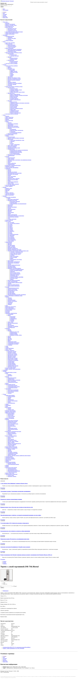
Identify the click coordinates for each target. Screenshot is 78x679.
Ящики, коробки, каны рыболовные (12, 369)
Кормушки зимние (12, 247)
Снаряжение (8, 168)
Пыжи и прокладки (12, 163)
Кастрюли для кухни (12, 28)
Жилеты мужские (14, 104)
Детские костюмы (14, 88)
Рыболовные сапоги (12, 51)
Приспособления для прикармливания (18, 203)
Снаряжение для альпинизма (11, 447)
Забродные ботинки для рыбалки (15, 49)
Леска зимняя (10, 260)
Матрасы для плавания (10, 24)
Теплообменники (11, 402)
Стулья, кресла (11, 417)
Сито (9, 217)
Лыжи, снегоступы (9, 117)
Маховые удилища (11, 357)
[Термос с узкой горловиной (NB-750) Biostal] (6, 580)
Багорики (10, 243)
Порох (9, 162)
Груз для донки (11, 222)
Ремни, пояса (13, 109)
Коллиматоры (13, 129)
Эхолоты (9, 393)
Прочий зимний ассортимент (14, 280)
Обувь (4, 41)
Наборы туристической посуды (14, 443)
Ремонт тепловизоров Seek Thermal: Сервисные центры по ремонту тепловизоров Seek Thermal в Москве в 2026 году (26, 554)
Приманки (7, 328)
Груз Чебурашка (11, 235)
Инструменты (8, 407)
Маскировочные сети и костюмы (15, 173)
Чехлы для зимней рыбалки (13, 284)
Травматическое (11, 155)
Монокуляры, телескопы (13, 125)
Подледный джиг (13, 275)
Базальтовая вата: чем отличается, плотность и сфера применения (15, 531)
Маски (11, 73)
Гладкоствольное (11, 136)
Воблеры (10, 330)
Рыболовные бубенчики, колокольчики (16, 215)
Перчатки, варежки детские (16, 89)
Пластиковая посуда (9, 26)
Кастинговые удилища (12, 354)
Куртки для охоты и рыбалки (14, 79)
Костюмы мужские (14, 105)
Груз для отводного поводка (14, 223)
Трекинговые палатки (12, 428)
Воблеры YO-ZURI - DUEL (16, 335)
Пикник (4, 187)
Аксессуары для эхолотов (13, 389)
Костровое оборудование (10, 411)
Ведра (9, 198)
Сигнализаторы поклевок (13, 216)
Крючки (7, 296)
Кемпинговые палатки (12, 421)
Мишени (7, 119)
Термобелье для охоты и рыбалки (15, 83)
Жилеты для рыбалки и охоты (14, 77)
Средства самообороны (10, 185)
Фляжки (7, 465)
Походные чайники (12, 444)
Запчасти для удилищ (12, 353)
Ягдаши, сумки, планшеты (13, 184)
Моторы (7, 376)
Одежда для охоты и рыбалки (11, 65)
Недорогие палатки (12, 422)
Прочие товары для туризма (11, 446)
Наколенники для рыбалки (13, 262)
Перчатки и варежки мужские (16, 108)
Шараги (12, 279)
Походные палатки (12, 425)
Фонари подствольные (12, 133)
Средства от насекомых (10, 458)
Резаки (9, 401)
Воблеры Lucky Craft (14, 331)
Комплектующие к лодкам (10, 372)
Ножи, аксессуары (9, 120)
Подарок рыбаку (8, 309)
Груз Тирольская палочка (13, 234)
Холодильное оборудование (11, 467)
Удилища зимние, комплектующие (15, 282)
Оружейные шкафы (9, 134)
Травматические (11, 164)
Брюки (9, 66)
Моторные (10, 375)
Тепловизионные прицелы (15, 132)
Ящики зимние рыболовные (14, 285)
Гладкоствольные (11, 157)
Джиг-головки (11, 240)
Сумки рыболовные (9, 348)
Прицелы (10, 128)
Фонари (7, 466)
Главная (4, 12)
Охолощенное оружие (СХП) (14, 147)
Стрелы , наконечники (15, 144)
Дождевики (10, 76)
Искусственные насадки (15, 273)
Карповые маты (13, 202)
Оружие (7, 135)
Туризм (4, 394)
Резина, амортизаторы (12, 214)
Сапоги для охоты (11, 47)
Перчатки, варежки (12, 82)
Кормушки (10, 205)
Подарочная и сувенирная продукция (13, 431)
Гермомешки (8, 405)
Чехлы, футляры (13, 257)
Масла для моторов (12, 381)
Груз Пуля (10, 232)
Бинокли (9, 122)
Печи (6, 191)
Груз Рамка (10, 233)
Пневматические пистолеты (16, 152)
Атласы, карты (11, 475)
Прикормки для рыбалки (13, 326)
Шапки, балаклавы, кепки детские (17, 92)
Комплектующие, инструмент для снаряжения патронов (19, 159)
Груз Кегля (10, 226)
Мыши (9, 340)
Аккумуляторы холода (12, 469)
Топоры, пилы (11, 409)
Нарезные (10, 161)
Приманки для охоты (9, 166)
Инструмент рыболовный (13, 199)
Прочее (9, 213)
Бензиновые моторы (12, 377)
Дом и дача (5, 21)
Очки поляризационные (10, 308)
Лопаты (9, 408)
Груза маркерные (11, 238)
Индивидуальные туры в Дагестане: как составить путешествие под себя (16, 507)
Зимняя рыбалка (8, 242)
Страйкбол (5, 370)
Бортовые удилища (12, 352)
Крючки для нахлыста (12, 301)
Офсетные (10, 303)
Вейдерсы (10, 67)
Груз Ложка (10, 228)
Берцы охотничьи (11, 44)
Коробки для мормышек (13, 248)
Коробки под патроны (12, 171)
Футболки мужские (14, 111)
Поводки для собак (12, 38)
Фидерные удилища (12, 366)
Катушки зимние (11, 245)
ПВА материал (11, 325)
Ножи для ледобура (14, 256)
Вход (4, 8)
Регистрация (5, 10)
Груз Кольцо (10, 227)
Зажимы (9, 450)
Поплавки (7, 312)
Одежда (4, 64)
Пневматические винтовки (16, 151)
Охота (4, 115)
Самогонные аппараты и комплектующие (14, 31)
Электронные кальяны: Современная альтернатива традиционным (15, 491)
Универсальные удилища (13, 365)
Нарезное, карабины (12, 146)
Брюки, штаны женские (15, 94)
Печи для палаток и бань (13, 423)
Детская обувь (11, 53)
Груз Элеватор (11, 236)
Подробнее (2, 487)
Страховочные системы (13, 453)
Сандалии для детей (14, 55)
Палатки (7, 419)
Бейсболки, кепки (14, 72)
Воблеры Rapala (13, 332)
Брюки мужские (13, 101)
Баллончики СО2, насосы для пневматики (19, 150)
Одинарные (10, 302)
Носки (9, 81)
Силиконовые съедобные (13, 343)
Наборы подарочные (12, 433)
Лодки (6, 373)
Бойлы (9, 315)
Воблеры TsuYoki (13, 334)
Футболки (10, 85)
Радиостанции (11, 392)
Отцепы (9, 263)
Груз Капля (10, 225)
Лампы (9, 398)
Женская (9, 56)
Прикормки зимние (12, 267)
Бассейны (7, 23)
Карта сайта (5, 17)
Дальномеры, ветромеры (13, 123)
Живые (9, 337)
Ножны (9, 175)
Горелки (9, 397)
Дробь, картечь (11, 158)
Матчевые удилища (12, 355)
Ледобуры (12, 255)
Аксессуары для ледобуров (15, 252)
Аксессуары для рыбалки (10, 197)
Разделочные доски (12, 29)
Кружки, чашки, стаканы (13, 441)
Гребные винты (11, 378)
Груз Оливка (10, 229)
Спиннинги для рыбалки (13, 360)
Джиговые (10, 298)
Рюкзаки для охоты (12, 463)
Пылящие (12, 319)
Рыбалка (4, 196)
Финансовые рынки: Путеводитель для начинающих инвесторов (14, 539)
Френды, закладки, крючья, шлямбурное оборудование (19, 455)
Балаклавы (12, 70)
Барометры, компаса (12, 476)
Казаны (9, 438)
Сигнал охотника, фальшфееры (11, 167)
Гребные (9, 374)
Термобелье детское (14, 90)
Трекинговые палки (12, 454)
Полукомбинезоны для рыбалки (14, 50)
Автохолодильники (12, 468)
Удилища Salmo (11, 362)
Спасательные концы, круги (14, 386)
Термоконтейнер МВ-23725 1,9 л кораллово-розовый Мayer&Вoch (16, 647)
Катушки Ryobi (11, 292)
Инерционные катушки (13, 290)
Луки (11, 142)
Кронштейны (10, 124)
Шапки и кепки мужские (15, 112)
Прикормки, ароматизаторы (11, 313)
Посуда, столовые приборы (11, 435)
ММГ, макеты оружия (12, 145)
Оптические (12, 131)
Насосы (7, 383)
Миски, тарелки (11, 442)
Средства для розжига (10, 193)
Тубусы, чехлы (8, 349)
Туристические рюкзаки (10, 462)
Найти (2, 6)
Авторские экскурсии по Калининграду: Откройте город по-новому (15, 546)
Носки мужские (13, 107)
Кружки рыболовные (12, 206)
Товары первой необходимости (11, 32)
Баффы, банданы (13, 71)
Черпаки (9, 283)
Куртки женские (13, 97)
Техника (4, 371)
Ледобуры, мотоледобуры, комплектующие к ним (18, 250)
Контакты (5, 16)
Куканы (9, 208)
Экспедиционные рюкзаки (13, 464)
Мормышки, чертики (14, 274)
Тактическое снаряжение (13, 181)
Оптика (7, 121)
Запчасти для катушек (12, 289)
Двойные (10, 297)
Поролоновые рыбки (12, 341)
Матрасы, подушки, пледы (10, 25)
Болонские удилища (12, 351)
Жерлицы (10, 244)
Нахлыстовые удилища (12, 358)
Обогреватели (11, 399)
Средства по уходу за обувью (11, 63)
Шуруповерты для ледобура (16, 259)
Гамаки (6, 404)
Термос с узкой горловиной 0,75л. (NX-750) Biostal (13, 648)
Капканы (7, 116)
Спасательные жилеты (12, 385)
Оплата (4, 15)
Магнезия (10, 451)
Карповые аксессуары (12, 200)
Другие (9, 336)
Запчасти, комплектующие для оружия (16, 138)
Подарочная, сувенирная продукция (12, 165)
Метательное (10, 139)
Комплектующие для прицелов (16, 130)
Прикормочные (13, 318)
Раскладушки (10, 415)
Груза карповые (11, 237)
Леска (6, 305)
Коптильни (7, 189)
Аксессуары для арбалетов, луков (17, 140)
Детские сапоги (13, 54)
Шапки (11, 75)
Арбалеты (12, 141)
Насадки (9, 324)
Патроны (7, 156)
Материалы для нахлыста (10, 306)
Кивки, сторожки (11, 246)
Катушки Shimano (11, 293)
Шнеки (11, 258)
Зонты (6, 406)
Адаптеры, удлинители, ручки (16, 251)
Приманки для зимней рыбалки (14, 268)
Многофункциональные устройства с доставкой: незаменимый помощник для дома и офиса (20, 515)
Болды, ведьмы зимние (15, 272)
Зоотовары (5, 35)
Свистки (9, 39)
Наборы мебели (11, 413)
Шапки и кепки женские (15, 99)
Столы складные (11, 416)
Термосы (7, 461)
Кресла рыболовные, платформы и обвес (13, 295)
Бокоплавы (12, 271)
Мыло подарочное (11, 432)
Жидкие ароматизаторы (13, 323)
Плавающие (12, 317)
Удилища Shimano (11, 363)
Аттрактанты (10, 314)
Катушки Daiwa (11, 291)
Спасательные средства (10, 384)
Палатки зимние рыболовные (14, 265)
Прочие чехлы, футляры (13, 179)
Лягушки (10, 338)
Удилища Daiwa (11, 361)
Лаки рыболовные (11, 209)
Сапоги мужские (13, 62)
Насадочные (12, 316)
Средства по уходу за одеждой (11, 113)
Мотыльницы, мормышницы (14, 261)
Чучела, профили (8, 186)
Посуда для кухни (9, 27)
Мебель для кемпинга (9, 412)
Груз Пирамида (11, 231)
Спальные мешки (9, 456)
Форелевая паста (11, 327)
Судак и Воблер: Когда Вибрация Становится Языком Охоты (14, 483)
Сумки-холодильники (12, 471)
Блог (4, 13)
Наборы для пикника (9, 418)
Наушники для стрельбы (13, 174)
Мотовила (10, 210)
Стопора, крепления (12, 219)
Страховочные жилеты (12, 387)
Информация (5, 590)
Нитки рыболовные (9, 307)
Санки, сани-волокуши (12, 281)
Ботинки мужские (14, 61)
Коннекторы (10, 204)
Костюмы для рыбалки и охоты (14, 78)
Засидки (9, 169)
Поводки (10, 211)
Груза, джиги (8, 221)
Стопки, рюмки (11, 445)
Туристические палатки (13, 429)
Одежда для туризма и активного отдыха (13, 86)
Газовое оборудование (10, 395)
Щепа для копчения (9, 194)
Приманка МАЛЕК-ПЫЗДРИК (16, 277)
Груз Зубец (10, 224)
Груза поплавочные (12, 239)
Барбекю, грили (8, 188)
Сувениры (10, 434)
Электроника (8, 388)
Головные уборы (11, 69)
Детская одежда (11, 87)
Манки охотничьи (9, 118)
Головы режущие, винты (15, 254)
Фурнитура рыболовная (10, 367)
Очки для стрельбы (12, 176)
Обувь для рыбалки (9, 48)
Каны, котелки (11, 439)
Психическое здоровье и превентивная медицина (11, 499)
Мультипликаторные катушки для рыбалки (17, 294)
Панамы (12, 74)
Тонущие (12, 320)
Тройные (10, 304)
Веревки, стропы (11, 448)
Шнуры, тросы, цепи (9, 473)
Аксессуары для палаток (13, 420)
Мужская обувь (11, 60)
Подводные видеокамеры (13, 390)
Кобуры (9, 170)
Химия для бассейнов (9, 33)
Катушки (7, 286)
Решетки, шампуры (9, 192)
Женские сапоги (13, 59)
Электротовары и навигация (11, 474)
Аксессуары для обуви (10, 42)
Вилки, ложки (11, 436)
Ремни (9, 180)
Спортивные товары (9, 457)
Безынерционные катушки (13, 288)
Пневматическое (11, 148)
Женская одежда (11, 93)
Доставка (5, 14)
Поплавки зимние (11, 266)
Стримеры (10, 344)
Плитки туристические (12, 400)
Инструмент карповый (15, 201)
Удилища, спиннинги (9, 350)
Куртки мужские (13, 106)
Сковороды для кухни (12, 30)
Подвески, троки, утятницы (13, 178)
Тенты (9, 427)
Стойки (7, 347)
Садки (6, 346)
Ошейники (10, 37)
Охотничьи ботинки (12, 46)
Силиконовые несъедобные (13, 342)
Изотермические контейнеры (14, 470)
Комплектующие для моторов (14, 380)
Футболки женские (14, 98)
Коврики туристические (10, 410)
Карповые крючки (11, 300)
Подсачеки (7, 311)
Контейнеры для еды (12, 440)
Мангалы (7, 190)
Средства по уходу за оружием (14, 154)
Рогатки (12, 143)
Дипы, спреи (10, 321)
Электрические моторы (13, 382)
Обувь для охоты (8, 43)
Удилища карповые (12, 364)
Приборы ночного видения (13, 127)
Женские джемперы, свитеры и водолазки (19, 95)
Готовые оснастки (9, 220)
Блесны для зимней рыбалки (16, 270)
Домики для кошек (9, 40)
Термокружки (8, 459)
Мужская (10, 100)
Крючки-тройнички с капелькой (14, 249)
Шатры (9, 430)
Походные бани (11, 424)
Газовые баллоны (11, 396)
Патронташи (10, 177)
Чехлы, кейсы (11, 182)
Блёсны (9, 329)
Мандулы (10, 339)
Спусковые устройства (12, 452)
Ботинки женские (14, 58)
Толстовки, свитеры (12, 84)
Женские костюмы (14, 96)
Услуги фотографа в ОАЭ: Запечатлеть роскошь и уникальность (14, 523)
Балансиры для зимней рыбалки (17, 269)
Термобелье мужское (14, 110)
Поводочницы (11, 212)
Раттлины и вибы (14, 278)
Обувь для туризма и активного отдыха (13, 52)
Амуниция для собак (9, 36)
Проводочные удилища (12, 359)
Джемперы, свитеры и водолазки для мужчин (19, 102)
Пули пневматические (15, 153)
